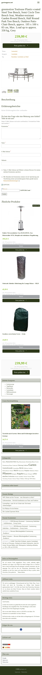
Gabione (26, 465)
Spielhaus (21, 476)
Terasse (25, 476)
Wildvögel (27, 478)
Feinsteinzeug (6, 465)
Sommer (17, 476)
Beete (14, 462)
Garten (32, 464)
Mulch (16, 470)
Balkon (4, 461)
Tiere (32, 476)
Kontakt (4, 658)
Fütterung (20, 465)
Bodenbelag (28, 461)
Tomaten (10, 478)
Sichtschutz (11, 476)
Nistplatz (26, 470)
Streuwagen (9, 394)
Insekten (30, 468)
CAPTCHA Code (25, 190)
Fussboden (15, 465)
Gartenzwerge (10, 384)
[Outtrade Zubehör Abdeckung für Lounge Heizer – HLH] (21, 268)
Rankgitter (14, 473)
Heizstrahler (9, 388)
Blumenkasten (22, 461)
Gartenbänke (14, 54)
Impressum (5, 660)
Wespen (18, 478)
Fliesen (10, 465)
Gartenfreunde (8, 468)
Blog (18, 461)
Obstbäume (32, 470)
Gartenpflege (16, 468)
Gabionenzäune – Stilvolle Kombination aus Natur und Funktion (20, 500)
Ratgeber (20, 474)
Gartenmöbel (14, 51)
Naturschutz (21, 470)
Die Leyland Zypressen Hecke (11, 511)
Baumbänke (14, 57)
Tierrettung (5, 478)
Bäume (33, 461)
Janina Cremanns (7, 536)
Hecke (21, 468)
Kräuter (11, 470)
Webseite (3, 160)
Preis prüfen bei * (21, 46)
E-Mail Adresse (6, 151)
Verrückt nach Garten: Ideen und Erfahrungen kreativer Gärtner (20, 435)
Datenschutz (5, 662)
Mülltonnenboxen (11, 392)
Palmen (36, 470)
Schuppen (30, 473)
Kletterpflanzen (6, 470)
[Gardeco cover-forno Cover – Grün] (21, 319)
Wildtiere (22, 478)
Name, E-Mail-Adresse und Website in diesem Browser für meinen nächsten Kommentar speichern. (21, 171)
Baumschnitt (9, 462)
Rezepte (26, 473)
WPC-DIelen (32, 478)
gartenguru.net (23, 669)
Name (3, 143)
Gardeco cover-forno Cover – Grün (13, 334)
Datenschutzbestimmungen (10, 181)
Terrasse (29, 476)
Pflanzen (7, 473)
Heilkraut (26, 468)
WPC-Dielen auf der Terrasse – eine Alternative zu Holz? (18, 497)
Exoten (37, 461)
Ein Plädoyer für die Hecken (10, 508)
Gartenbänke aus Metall (22, 57)
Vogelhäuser (9, 386)
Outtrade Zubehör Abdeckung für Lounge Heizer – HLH (20, 283)
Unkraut (14, 478)
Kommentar (5, 126)
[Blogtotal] (6, 647)
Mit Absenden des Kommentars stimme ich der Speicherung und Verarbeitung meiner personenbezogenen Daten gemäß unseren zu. (21, 179)
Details (21, 246)
